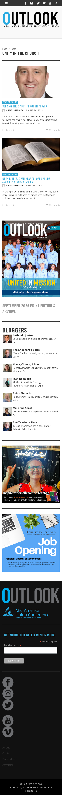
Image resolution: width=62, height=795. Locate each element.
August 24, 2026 (34, 110)
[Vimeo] (44, 3)
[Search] (6, 3)
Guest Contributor (15, 110)
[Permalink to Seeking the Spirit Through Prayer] (31, 81)
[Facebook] (26, 3)
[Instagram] (32, 3)
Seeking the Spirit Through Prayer (24, 106)
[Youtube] (50, 3)
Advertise (8, 765)
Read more (7, 130)
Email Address (12, 645)
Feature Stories (10, 102)
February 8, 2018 (34, 185)
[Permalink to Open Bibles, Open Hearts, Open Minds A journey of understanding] (31, 154)
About (6, 747)
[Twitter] (38, 3)
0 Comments (54, 130)
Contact (7, 753)
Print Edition (9, 759)
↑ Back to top (31, 791)
